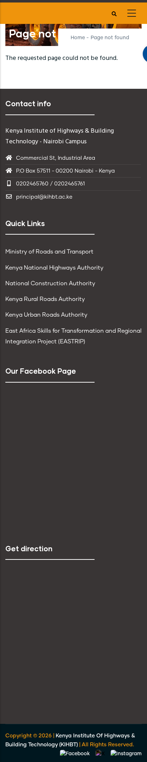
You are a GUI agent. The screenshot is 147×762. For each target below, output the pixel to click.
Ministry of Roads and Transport (49, 252)
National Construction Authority (50, 283)
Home (78, 37)
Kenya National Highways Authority (54, 268)
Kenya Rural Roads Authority (45, 299)
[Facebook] (75, 753)
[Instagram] (126, 753)
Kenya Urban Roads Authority (46, 315)
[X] (101, 753)
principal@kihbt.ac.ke (44, 197)
